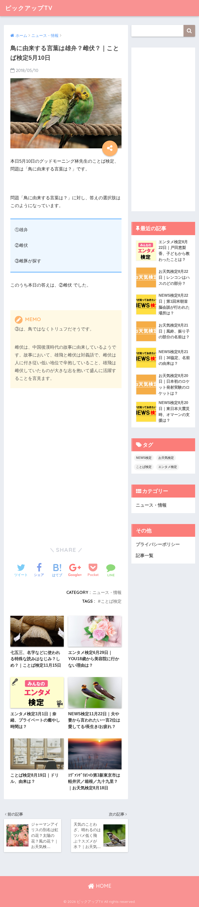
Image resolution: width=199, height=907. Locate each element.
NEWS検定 (144, 458)
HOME (102, 886)
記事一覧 (144, 555)
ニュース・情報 (107, 592)
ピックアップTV (29, 8)
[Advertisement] (54, 427)
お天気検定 (166, 458)
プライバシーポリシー (158, 544)
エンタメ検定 (167, 467)
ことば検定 (111, 601)
